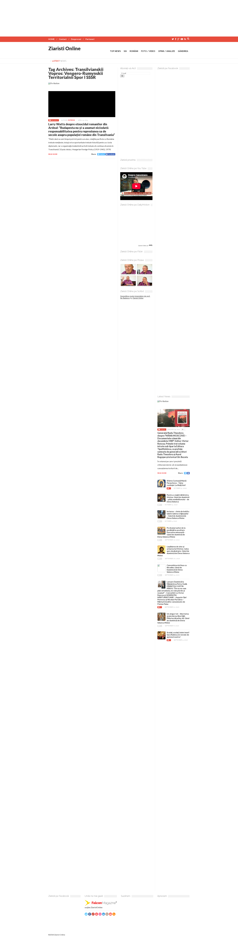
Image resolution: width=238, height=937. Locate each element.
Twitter (102, 154)
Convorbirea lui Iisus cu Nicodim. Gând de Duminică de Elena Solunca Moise (177, 568)
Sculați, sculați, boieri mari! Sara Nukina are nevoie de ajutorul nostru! (178, 634)
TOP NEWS (115, 51)
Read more (52, 154)
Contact (63, 39)
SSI (125, 51)
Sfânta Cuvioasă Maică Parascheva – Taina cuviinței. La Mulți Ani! (176, 483)
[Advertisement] (119, 17)
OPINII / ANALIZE (166, 51)
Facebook (111, 154)
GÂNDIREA (183, 51)
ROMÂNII (134, 51)
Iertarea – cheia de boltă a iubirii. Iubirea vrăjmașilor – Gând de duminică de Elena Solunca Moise (178, 514)
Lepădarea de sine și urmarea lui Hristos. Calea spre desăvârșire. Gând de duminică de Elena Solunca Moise (173, 551)
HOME (51, 39)
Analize (162, 429)
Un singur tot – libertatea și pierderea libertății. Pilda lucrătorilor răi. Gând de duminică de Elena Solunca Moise (173, 618)
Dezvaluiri (54, 120)
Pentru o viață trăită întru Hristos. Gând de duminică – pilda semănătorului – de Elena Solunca (178, 498)
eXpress (71, 120)
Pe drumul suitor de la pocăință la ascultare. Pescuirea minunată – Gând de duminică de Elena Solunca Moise (171, 532)
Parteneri (90, 39)
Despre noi (76, 39)
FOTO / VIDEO (148, 51)
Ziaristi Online (64, 48)
